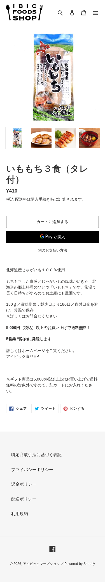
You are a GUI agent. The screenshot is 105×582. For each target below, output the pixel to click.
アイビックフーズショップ (43, 564)
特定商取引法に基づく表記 (36, 454)
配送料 (21, 199)
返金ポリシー (23, 484)
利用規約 (19, 513)
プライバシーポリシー (32, 469)
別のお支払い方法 (52, 250)
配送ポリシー (23, 499)
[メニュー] (95, 12)
